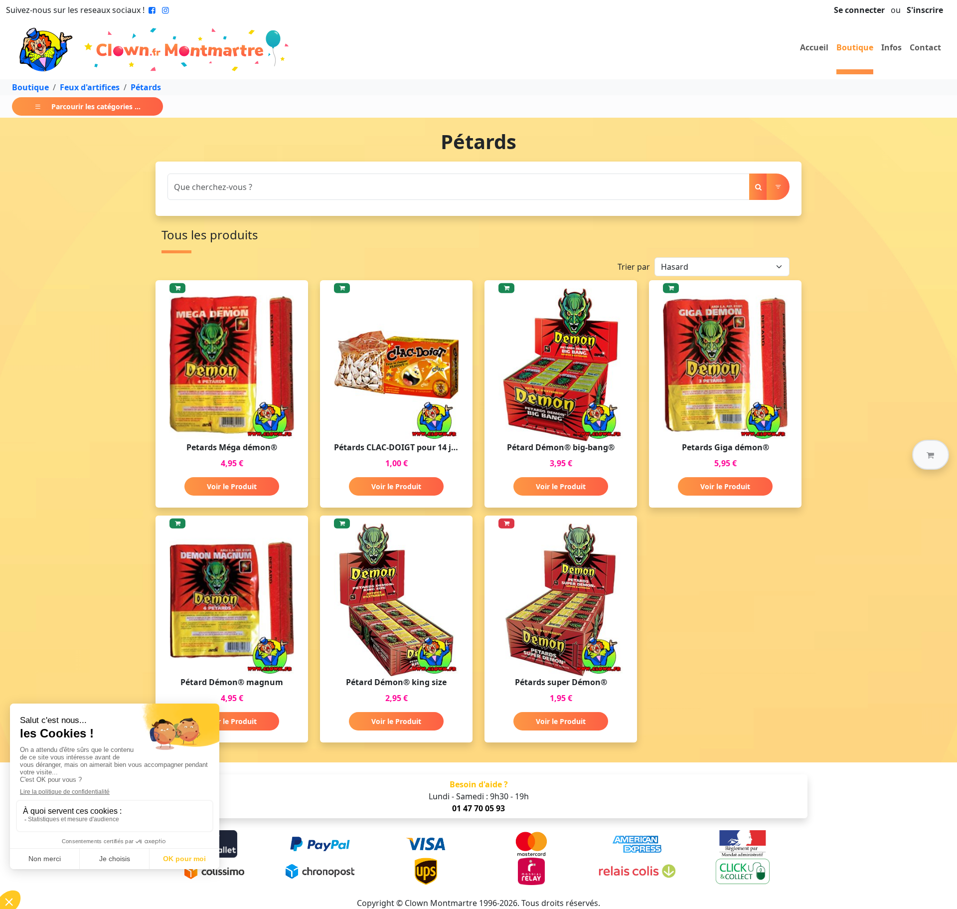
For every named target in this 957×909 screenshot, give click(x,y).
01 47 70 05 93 (478, 808)
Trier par (634, 266)
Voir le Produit (232, 486)
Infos (891, 47)
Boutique (854, 47)
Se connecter (859, 9)
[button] (930, 455)
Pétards (146, 87)
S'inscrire (925, 9)
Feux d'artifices (90, 87)
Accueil (814, 47)
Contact (925, 47)
